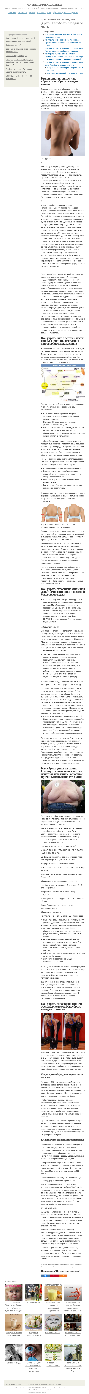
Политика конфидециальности (37, 1387)
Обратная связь (56, 1384)
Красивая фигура (58, 1267)
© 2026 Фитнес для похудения (13, 1384)
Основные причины (47, 1267)
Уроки (32, 12)
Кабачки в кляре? (13, 45)
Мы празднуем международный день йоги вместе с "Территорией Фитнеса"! (20, 62)
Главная (12, 12)
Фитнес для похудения (44, 4)
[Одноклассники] (63, 1276)
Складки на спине (65, 1264)
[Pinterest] (54, 1276)
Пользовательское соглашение (43, 1384)
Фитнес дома (44, 12)
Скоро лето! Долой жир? (16, 56)
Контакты (31, 1384)
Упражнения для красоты (71, 1267)
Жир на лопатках (76, 1264)
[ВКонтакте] (45, 1276)
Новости (22, 12)
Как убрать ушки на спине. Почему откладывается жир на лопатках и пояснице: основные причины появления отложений (64, 56)
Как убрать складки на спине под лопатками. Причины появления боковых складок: (64, 49)
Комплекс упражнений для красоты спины (65, 73)
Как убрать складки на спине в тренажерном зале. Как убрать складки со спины (64, 63)
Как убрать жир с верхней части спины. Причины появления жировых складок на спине (63, 42)
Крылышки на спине (53, 1264)
